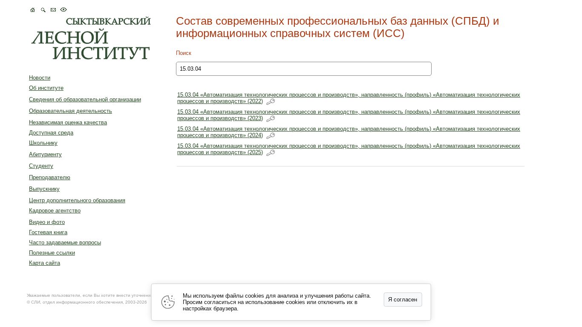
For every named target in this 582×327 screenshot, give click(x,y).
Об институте (46, 88)
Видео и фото (47, 222)
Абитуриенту (45, 154)
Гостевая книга (48, 232)
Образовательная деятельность (70, 111)
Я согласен (402, 299)
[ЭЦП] (270, 101)
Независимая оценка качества (68, 122)
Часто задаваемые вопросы (65, 242)
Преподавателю (49, 177)
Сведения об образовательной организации (85, 99)
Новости (39, 78)
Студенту (41, 166)
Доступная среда (51, 132)
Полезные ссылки (52, 253)
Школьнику (43, 143)
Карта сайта (44, 263)
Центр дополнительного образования (77, 200)
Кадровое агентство (55, 210)
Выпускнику (44, 189)
